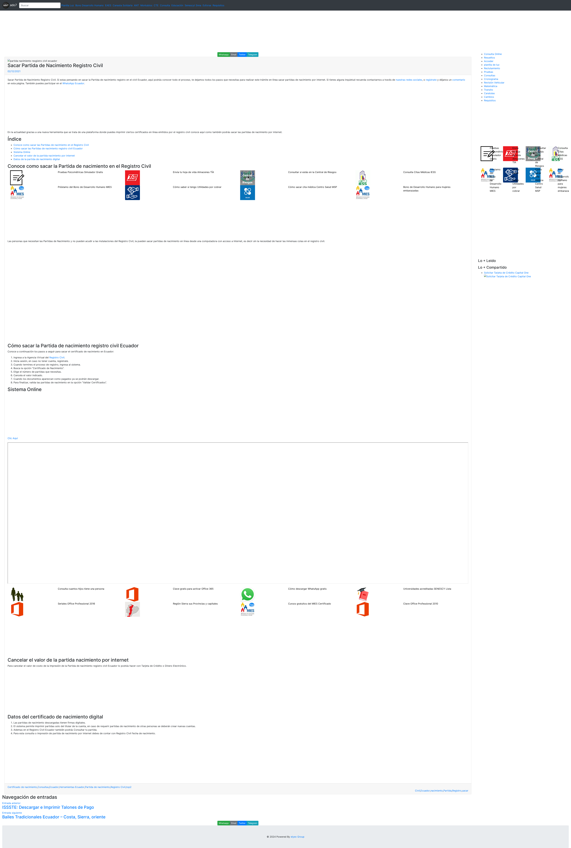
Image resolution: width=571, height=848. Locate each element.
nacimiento (436, 790)
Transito (488, 89)
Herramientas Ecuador (71, 787)
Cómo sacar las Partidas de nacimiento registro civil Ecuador (48, 148)
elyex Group (297, 836)
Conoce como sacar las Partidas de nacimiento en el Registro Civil (51, 144)
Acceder (488, 61)
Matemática (490, 86)
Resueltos (489, 57)
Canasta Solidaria (122, 5)
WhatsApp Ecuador (73, 83)
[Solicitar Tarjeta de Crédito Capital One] (507, 276)
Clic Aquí (13, 438)
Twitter (242, 54)
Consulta (165, 5)
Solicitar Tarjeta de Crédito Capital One (506, 272)
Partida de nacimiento (97, 787)
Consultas (43, 787)
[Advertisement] (89, 31)
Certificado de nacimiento (22, 787)
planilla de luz (491, 64)
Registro (457, 790)
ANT (136, 5)
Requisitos (218, 5)
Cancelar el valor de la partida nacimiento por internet (44, 155)
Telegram (252, 54)
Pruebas (488, 71)
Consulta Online (493, 54)
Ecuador (54, 787)
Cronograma (491, 78)
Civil (417, 790)
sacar (465, 790)
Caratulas (489, 93)
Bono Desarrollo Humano (89, 5)
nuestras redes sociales (409, 79)
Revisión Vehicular (494, 82)
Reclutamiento (492, 68)
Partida (447, 790)
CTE (156, 5)
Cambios (489, 96)
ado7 (13, 5)
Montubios (146, 5)
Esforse (207, 5)
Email (233, 54)
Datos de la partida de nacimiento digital (37, 159)
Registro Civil (56, 357)
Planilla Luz (67, 5)
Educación (177, 5)
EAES (108, 5)
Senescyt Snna (193, 5)
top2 (128, 787)
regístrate (431, 79)
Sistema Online (22, 152)
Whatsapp (224, 54)
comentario (458, 79)
